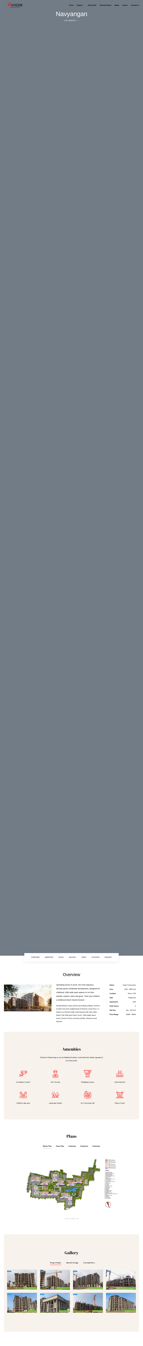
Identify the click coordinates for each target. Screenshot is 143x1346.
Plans (61, 957)
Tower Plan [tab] (60, 1146)
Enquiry (108, 957)
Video (83, 957)
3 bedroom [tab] (96, 1146)
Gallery (72, 957)
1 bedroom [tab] (72, 1146)
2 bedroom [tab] (84, 1146)
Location (95, 957)
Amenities (49, 957)
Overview (35, 957)
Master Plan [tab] (47, 1146)
